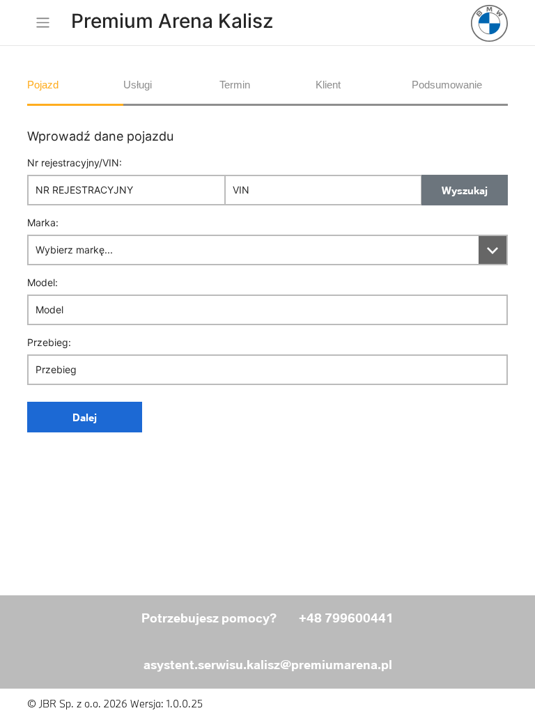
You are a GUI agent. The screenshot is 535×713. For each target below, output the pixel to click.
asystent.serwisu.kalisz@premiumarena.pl (268, 665)
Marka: (43, 222)
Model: (42, 282)
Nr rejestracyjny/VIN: (74, 163)
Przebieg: (49, 342)
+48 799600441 (346, 618)
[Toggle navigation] (42, 22)
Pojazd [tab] (43, 85)
